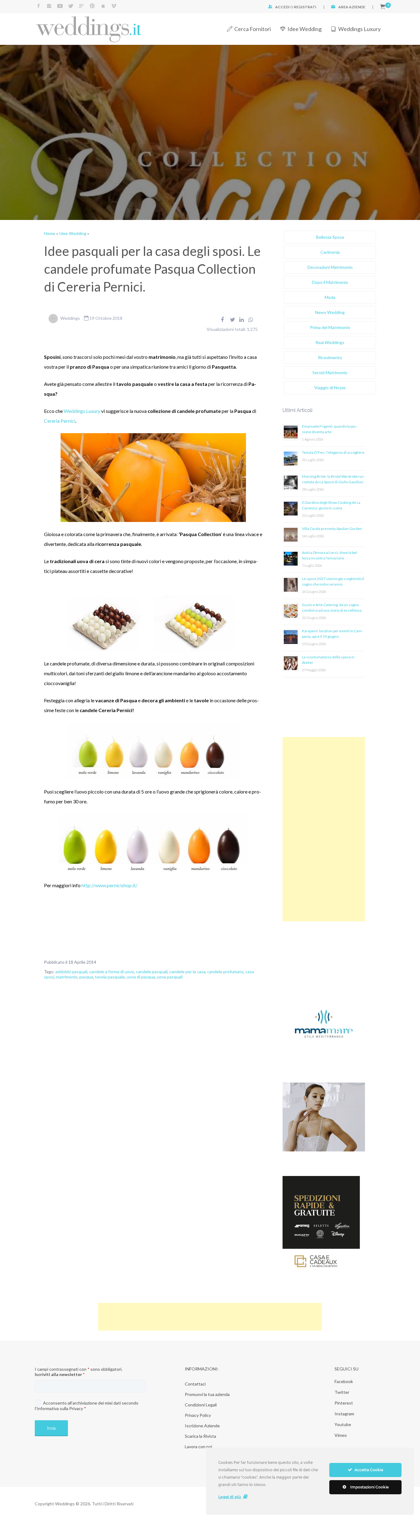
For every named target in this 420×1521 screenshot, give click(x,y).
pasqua (86, 976)
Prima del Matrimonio (330, 327)
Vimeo (341, 1435)
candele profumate (225, 971)
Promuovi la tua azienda (207, 1394)
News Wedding (330, 312)
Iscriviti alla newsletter (60, 1374)
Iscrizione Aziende (202, 1425)
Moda (330, 297)
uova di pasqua (141, 976)
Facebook (344, 1381)
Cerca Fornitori (252, 28)
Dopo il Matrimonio (330, 282)
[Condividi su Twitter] (232, 319)
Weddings (70, 318)
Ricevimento (330, 357)
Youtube (343, 1424)
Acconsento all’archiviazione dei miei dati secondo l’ (86, 1405)
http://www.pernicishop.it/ (109, 885)
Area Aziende (351, 7)
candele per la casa (187, 971)
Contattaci (195, 1383)
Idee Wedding (304, 28)
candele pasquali (152, 971)
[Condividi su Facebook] (222, 319)
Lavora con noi (198, 1446)
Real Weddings (329, 342)
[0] (382, 7)
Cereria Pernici (59, 421)
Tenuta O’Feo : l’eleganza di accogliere (333, 452)
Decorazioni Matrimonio (330, 267)
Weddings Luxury (359, 28)
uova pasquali (170, 976)
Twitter (342, 1392)
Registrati (305, 7)
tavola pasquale (110, 976)
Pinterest (344, 1402)
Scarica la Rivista (200, 1436)
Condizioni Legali (201, 1404)
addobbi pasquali (71, 971)
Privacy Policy (198, 1415)
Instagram (344, 1413)
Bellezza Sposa (330, 237)
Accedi (282, 7)
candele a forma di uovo (111, 971)
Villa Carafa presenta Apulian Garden (332, 528)
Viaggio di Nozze (330, 387)
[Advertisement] (324, 829)
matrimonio (66, 976)
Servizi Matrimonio (329, 372)
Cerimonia (330, 252)
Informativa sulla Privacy (60, 1408)
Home (49, 233)
